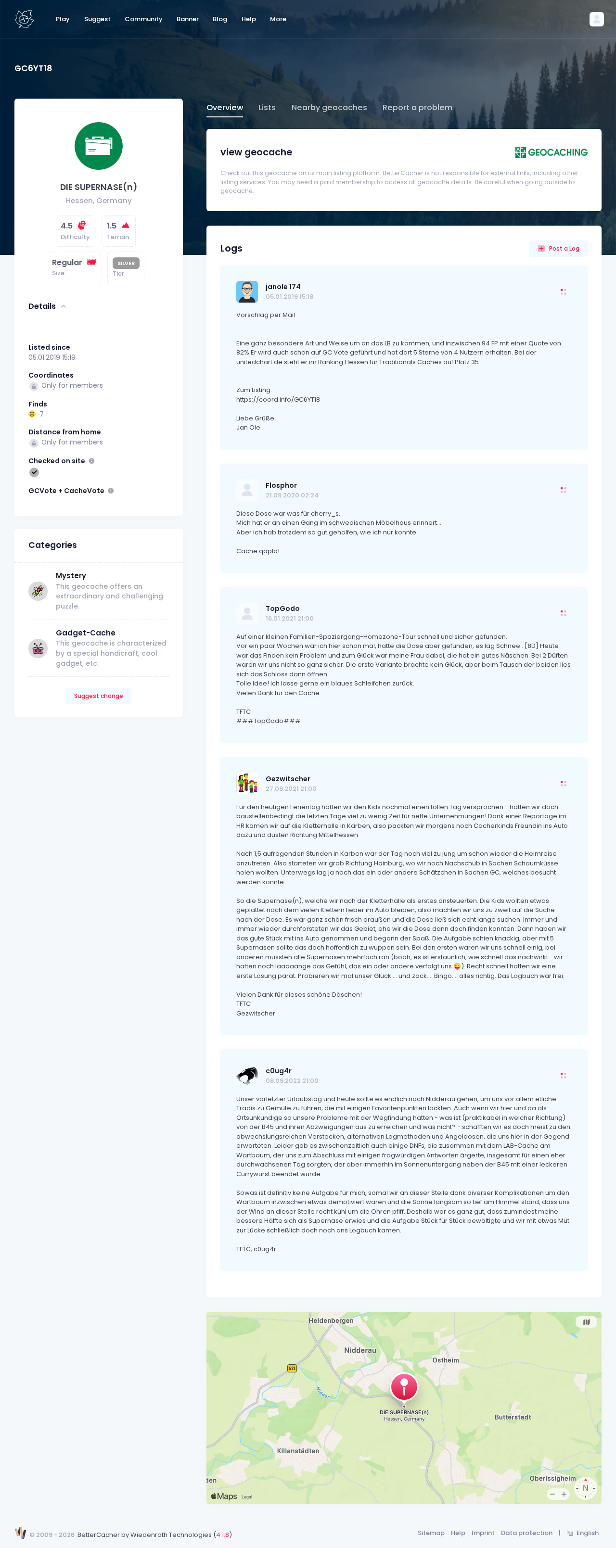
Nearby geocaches (329, 107)
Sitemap (431, 1532)
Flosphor (281, 485)
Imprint (483, 1532)
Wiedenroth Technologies (171, 1534)
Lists (267, 107)
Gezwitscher (288, 779)
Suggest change (98, 696)
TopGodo (283, 608)
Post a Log (564, 248)
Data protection (526, 1532)
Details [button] (42, 306)
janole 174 (283, 287)
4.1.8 (222, 1534)
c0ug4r (279, 1071)
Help (458, 1532)
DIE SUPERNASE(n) (98, 187)
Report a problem (417, 107)
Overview (224, 107)
